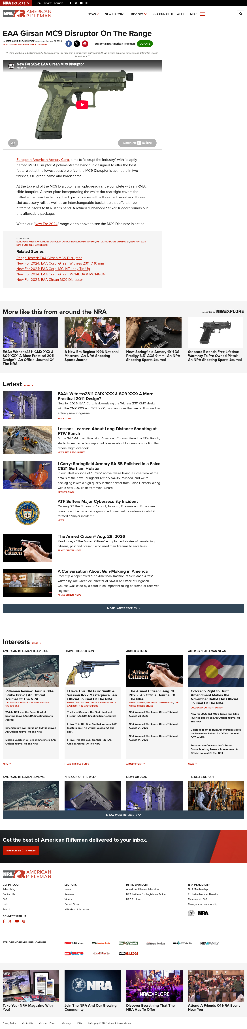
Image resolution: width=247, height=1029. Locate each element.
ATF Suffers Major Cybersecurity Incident (98, 501)
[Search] (240, 14)
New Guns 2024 (25, 245)
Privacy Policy (9, 1023)
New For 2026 (115, 14)
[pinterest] (85, 42)
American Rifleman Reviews (24, 777)
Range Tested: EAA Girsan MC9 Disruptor (49, 258)
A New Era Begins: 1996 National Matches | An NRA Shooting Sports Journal (92, 355)
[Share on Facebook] (69, 42)
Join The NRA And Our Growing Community (91, 1007)
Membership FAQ (197, 899)
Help (5, 904)
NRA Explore (133, 899)
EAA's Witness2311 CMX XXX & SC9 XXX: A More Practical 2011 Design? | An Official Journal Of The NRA (28, 357)
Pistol (99, 241)
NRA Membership (198, 889)
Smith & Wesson (100, 702)
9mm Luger (123, 241)
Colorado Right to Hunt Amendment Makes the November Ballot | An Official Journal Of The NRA (214, 697)
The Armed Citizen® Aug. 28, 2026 (91, 536)
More (27, 385)
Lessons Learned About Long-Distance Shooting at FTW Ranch (107, 431)
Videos (6, 44)
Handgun (110, 241)
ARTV (5, 764)
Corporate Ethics (47, 1023)
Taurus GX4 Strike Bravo (34, 702)
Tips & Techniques (75, 452)
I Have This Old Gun (79, 651)
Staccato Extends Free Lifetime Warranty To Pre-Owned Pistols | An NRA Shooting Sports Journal (215, 355)
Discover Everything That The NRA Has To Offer (150, 1007)
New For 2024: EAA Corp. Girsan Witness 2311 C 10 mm (60, 263)
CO (205, 707)
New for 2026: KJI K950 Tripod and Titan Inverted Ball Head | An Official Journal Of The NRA (215, 718)
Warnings (66, 1023)
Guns (21, 44)
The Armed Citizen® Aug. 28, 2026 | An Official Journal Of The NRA (152, 695)
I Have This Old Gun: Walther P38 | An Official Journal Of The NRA (89, 742)
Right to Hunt (216, 707)
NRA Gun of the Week (168, 14)
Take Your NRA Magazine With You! (28, 1007)
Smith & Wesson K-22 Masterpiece (91, 704)
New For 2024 (32, 44)
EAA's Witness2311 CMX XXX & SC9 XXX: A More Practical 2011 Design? (105, 396)
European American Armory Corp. (43, 159)
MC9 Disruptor (86, 241)
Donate (58, 3)
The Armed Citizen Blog (159, 702)
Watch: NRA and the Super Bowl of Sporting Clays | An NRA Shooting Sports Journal (29, 716)
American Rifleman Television (25, 651)
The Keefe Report (201, 777)
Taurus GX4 (12, 706)
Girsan (73, 241)
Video (43, 44)
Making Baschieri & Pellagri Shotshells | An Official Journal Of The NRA (30, 742)
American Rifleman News (207, 651)
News (92, 14)
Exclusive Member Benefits (203, 894)
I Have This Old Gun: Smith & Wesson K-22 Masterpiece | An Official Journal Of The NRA (92, 695)
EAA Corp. (62, 241)
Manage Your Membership (202, 904)
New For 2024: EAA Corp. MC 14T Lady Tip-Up (53, 268)
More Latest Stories (138, 608)
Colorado (197, 707)
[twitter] (77, 42)
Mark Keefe (41, 245)
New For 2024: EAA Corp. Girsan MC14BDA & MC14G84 (60, 274)
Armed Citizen (66, 550)
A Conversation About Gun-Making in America (103, 571)
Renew (48, 3)
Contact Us (9, 894)
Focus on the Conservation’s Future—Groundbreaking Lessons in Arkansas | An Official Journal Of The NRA (215, 749)
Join (39, 3)
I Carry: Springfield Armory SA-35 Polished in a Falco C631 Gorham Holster (109, 466)
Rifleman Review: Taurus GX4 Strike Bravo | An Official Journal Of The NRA (29, 695)
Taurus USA (12, 702)
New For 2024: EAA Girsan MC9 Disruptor (49, 279)
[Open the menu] (202, 14)
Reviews (137, 14)
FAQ (5, 899)
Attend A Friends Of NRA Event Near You (214, 1007)
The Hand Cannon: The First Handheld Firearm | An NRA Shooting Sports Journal (91, 714)
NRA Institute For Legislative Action (146, 894)
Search (6, 909)
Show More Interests (143, 815)
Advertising (9, 889)
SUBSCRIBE (20, 851)
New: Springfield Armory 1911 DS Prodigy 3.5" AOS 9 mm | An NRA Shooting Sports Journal (153, 355)
